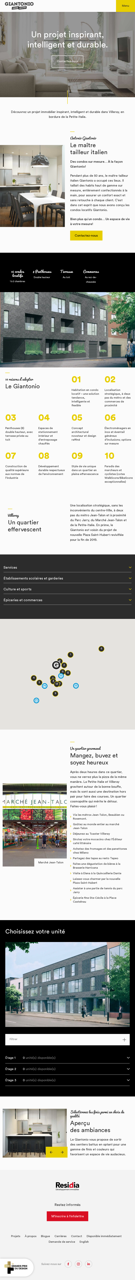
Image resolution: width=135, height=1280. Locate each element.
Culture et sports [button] (17, 589)
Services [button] (10, 567)
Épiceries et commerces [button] (23, 600)
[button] (70, 654)
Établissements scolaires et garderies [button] (33, 578)
